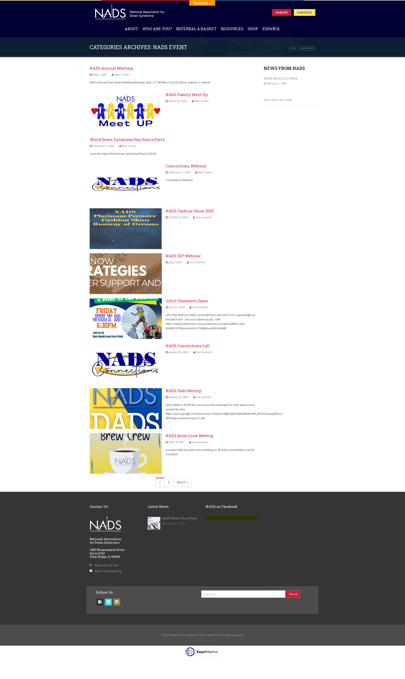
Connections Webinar (186, 165)
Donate (281, 12)
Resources (232, 28)
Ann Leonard (203, 217)
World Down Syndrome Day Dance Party (127, 139)
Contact (304, 12)
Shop (253, 28)
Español (271, 28)
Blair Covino (122, 74)
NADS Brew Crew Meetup (189, 435)
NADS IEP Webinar (183, 255)
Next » (182, 482)
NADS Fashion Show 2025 (190, 210)
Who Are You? (157, 28)
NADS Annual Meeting (111, 68)
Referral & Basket (196, 28)
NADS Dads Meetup (183, 390)
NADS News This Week (281, 78)
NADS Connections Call (188, 345)
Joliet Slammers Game (187, 300)
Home (293, 48)
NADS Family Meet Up (187, 94)
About (131, 28)
